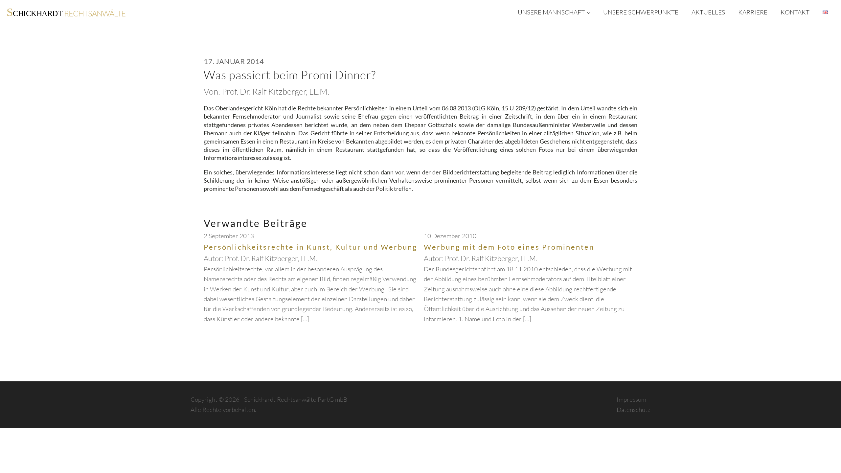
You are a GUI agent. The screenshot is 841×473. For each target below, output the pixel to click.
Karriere (752, 12)
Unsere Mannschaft (551, 12)
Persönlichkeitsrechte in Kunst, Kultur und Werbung (310, 246)
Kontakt (795, 12)
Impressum (631, 399)
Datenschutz (633, 410)
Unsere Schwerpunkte (640, 12)
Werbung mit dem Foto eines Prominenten (509, 246)
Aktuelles (708, 12)
